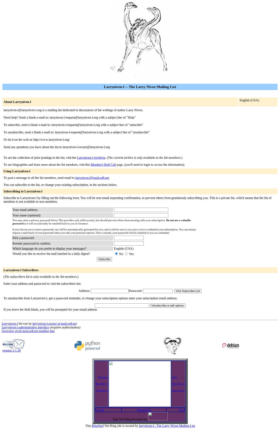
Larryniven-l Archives (91, 157)
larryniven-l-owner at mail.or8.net (54, 323)
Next (174, 377)
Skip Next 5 (178, 383)
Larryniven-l (10, 323)
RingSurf (98, 426)
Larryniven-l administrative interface (25, 327)
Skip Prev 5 (101, 383)
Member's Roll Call (103, 164)
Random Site (144, 409)
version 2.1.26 (11, 350)
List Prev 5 (102, 390)
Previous (103, 377)
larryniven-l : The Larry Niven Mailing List (167, 426)
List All (100, 409)
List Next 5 (178, 390)
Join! (181, 409)
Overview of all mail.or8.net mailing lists (28, 331)
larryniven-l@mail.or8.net (92, 178)
